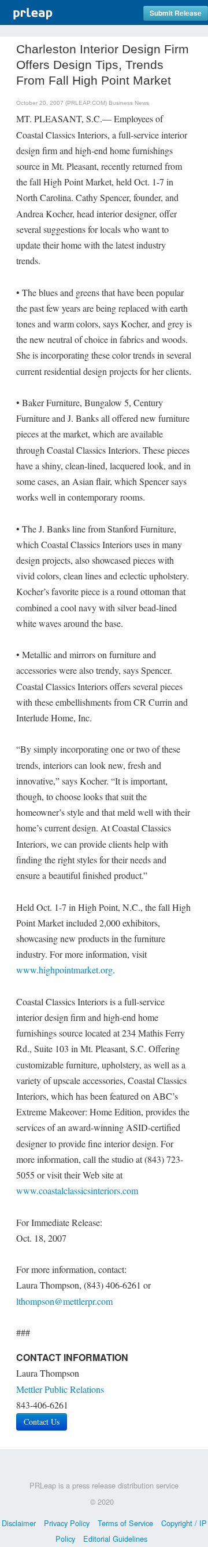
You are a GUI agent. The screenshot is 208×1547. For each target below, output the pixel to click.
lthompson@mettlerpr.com (64, 1301)
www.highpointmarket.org (64, 970)
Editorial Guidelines (115, 1538)
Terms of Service (125, 1522)
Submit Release (176, 13)
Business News (129, 103)
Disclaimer (19, 1522)
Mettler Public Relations (60, 1389)
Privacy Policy (67, 1522)
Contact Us (42, 1421)
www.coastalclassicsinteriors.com (77, 1190)
